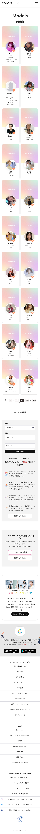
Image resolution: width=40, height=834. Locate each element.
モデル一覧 (20, 671)
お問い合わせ (20, 757)
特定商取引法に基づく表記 (20, 762)
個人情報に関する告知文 (20, 746)
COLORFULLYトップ (20, 666)
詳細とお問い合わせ (20, 614)
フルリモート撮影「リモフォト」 (20, 693)
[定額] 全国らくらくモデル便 (20, 704)
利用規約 (20, 751)
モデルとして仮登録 (20, 552)
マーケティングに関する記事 (20, 788)
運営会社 (20, 741)
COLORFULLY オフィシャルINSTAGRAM (20, 799)
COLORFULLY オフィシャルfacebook (20, 810)
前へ (6, 400)
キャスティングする (20, 682)
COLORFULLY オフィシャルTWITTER (20, 804)
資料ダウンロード (20, 715)
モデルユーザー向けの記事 (20, 794)
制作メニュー (20, 730)
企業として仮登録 (20, 516)
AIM (20, 735)
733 (34, 400)
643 (22, 400)
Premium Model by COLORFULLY (20, 709)
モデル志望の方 (20, 677)
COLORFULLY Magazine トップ (20, 777)
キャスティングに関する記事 (20, 783)
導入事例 (20, 688)
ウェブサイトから (26, 645)
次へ (19, 402)
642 (16, 400)
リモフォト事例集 (20, 698)
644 (27, 400)
